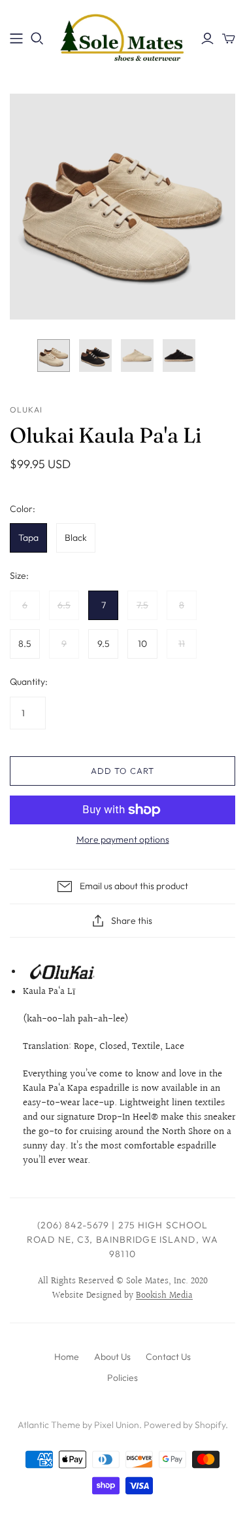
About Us (112, 1357)
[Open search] (37, 38)
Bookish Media (164, 1296)
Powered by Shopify (184, 1425)
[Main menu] (16, 38)
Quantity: (29, 682)
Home (66, 1357)
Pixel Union (116, 1425)
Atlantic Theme (49, 1425)
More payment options (122, 839)
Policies (122, 1378)
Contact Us (168, 1357)
